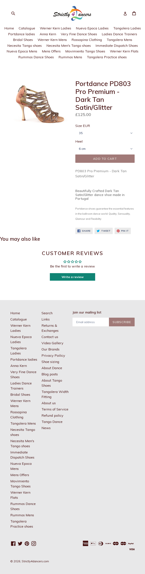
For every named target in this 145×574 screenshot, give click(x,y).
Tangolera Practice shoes (107, 57)
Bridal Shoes (23, 40)
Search (47, 313)
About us (49, 403)
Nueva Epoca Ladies (92, 28)
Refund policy (52, 415)
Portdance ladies (21, 34)
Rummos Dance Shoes (36, 57)
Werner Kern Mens (52, 40)
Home (9, 28)
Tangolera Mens (119, 40)
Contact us (50, 337)
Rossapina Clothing (87, 40)
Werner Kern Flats (124, 51)
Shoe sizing (50, 362)
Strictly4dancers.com (35, 561)
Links (46, 319)
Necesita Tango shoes (24, 45)
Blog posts (50, 374)
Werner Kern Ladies (55, 28)
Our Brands (50, 349)
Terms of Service (55, 409)
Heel (79, 141)
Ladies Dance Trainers (119, 34)
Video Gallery (52, 343)
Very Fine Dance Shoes (79, 34)
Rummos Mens (70, 57)
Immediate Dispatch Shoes (117, 45)
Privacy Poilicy (53, 355)
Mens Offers (51, 51)
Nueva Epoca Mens (22, 51)
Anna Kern (48, 34)
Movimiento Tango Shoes (85, 51)
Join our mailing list (86, 312)
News (46, 428)
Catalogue (27, 28)
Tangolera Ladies (127, 28)
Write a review (73, 277)
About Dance (52, 368)
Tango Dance (52, 422)
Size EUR (82, 126)
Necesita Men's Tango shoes (68, 45)
